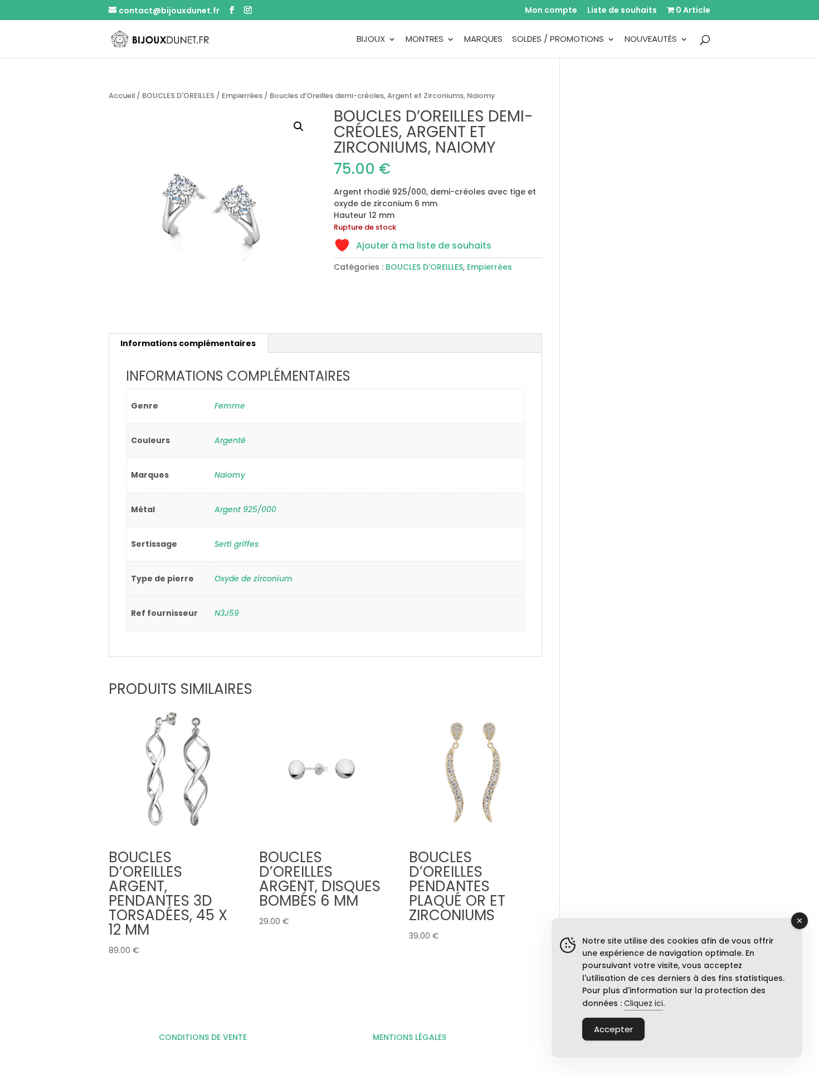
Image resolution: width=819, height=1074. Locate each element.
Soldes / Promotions (558, 40)
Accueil (122, 95)
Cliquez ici (643, 1003)
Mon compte (551, 11)
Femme (229, 405)
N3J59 (226, 613)
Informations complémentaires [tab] (188, 343)
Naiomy (229, 474)
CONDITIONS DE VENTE (203, 1037)
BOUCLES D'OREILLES (178, 95)
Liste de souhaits (622, 11)
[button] (299, 126)
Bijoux (371, 40)
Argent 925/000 (245, 509)
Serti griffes (236, 544)
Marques (483, 40)
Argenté (230, 440)
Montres (424, 40)
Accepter (613, 1029)
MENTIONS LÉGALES (409, 1037)
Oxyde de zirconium (253, 578)
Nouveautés (651, 40)
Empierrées (242, 95)
